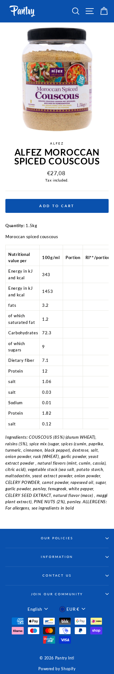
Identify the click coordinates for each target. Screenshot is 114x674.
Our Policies (57, 538)
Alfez (57, 143)
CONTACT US (57, 575)
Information (57, 557)
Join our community (57, 594)
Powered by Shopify (56, 668)
